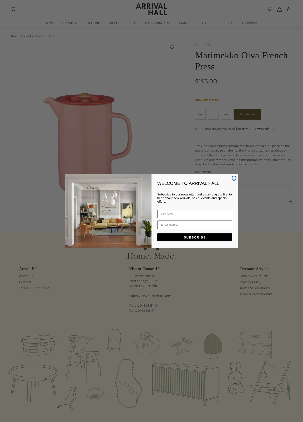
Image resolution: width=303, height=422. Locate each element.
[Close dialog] (234, 178)
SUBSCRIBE (195, 237)
